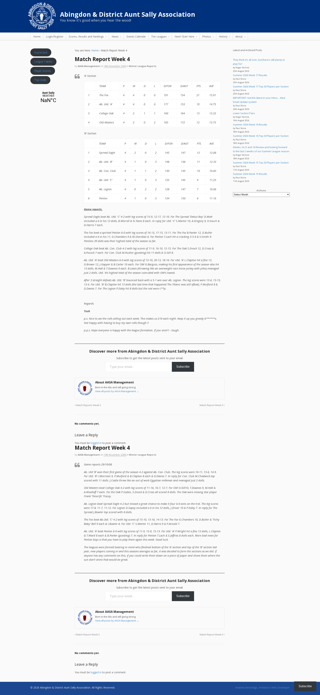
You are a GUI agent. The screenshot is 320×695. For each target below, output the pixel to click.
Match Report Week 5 (212, 405)
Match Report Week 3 (88, 634)
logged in (96, 443)
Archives (261, 190)
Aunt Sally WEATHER (48, 97)
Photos (206, 36)
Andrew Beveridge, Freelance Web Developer (262, 687)
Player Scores (42, 71)
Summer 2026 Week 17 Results (250, 75)
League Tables (43, 61)
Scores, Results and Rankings (86, 36)
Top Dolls (40, 80)
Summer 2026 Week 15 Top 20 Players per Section (261, 162)
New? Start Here (184, 36)
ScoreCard (40, 52)
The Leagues (159, 36)
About (239, 36)
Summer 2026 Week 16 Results (250, 124)
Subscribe (183, 366)
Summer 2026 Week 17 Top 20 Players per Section (261, 86)
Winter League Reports (142, 66)
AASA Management (89, 66)
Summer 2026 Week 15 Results (250, 174)
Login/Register (54, 36)
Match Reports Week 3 (88, 405)
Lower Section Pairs (244, 113)
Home (37, 36)
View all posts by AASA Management (117, 391)
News (115, 36)
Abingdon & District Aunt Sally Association (127, 14)
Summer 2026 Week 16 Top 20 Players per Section (261, 136)
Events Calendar (136, 36)
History (223, 36)
